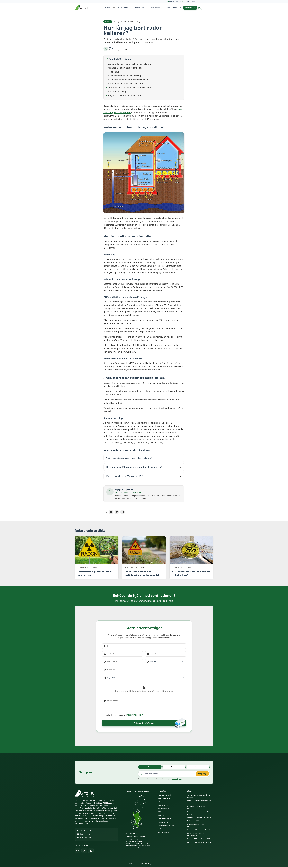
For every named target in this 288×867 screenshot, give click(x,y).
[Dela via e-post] (122, 512)
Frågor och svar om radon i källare (124, 95)
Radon (107, 21)
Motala (139, 848)
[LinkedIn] (91, 850)
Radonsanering (163, 805)
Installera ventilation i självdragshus (199, 821)
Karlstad (139, 841)
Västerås (142, 846)
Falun (147, 839)
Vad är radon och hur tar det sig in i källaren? (129, 64)
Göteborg (142, 837)
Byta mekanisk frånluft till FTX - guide (199, 842)
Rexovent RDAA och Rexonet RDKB (199, 839)
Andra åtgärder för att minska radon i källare (129, 87)
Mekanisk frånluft (163, 808)
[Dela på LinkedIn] (117, 512)
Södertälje (135, 846)
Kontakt (160, 829)
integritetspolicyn (134, 714)
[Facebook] (77, 850)
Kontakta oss (190, 8)
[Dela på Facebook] (111, 512)
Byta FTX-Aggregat (164, 798)
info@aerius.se (85, 834)
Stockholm (129, 837)
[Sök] (200, 8)
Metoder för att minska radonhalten (125, 67)
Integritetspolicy (177, 779)
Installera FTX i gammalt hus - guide (199, 817)
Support (174, 767)
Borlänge (128, 839)
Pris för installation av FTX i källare (126, 83)
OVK (159, 812)
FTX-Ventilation (163, 802)
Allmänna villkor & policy (166, 825)
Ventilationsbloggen (164, 819)
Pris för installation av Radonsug (125, 75)
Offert (150, 767)
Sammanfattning (118, 91)
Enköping (135, 839)
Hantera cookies (163, 832)
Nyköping (129, 846)
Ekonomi (198, 767)
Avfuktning (161, 815)
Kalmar (135, 848)
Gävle (127, 841)
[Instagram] (84, 850)
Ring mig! (202, 774)
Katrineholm (129, 843)
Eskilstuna (141, 839)
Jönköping (133, 841)
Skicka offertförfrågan (144, 723)
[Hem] (83, 7)
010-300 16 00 (85, 830)
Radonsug (114, 71)
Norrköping (144, 843)
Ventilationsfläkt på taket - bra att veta (200, 830)
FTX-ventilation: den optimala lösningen (129, 79)
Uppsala (135, 837)
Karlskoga (129, 848)
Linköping (137, 843)
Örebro (147, 846)
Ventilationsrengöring (165, 795)
